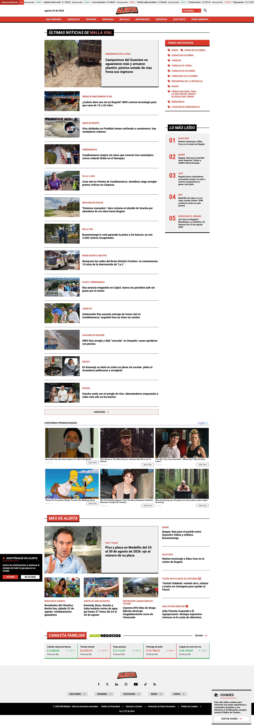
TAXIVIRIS (91, 19)
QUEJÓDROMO (53, 19)
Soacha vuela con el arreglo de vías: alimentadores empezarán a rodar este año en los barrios (120, 395)
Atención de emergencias (185, 107)
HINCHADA (108, 19)
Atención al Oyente (134, 706)
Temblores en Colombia (184, 76)
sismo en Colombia (194, 50)
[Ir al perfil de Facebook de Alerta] (98, 684)
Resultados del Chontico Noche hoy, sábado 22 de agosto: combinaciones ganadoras (59, 610)
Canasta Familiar (9, 2)
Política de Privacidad (110, 706)
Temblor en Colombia (183, 71)
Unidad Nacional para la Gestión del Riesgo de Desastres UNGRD (183, 94)
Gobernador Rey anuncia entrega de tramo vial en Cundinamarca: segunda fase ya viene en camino (111, 316)
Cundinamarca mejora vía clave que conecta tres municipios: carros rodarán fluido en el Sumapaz (118, 157)
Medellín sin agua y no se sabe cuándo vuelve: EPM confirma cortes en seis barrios (190, 202)
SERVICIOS (161, 19)
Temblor (176, 60)
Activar (10, 576)
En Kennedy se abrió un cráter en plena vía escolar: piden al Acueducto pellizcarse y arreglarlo (117, 369)
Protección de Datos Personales (161, 706)
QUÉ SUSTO (179, 19)
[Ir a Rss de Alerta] (154, 684)
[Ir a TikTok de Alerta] (145, 684)
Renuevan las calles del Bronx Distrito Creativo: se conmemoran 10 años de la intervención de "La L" (120, 263)
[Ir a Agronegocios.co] (105, 635)
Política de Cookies (231, 712)
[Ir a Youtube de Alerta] (136, 684)
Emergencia (178, 102)
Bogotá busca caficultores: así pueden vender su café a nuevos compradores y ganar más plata (191, 180)
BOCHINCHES (143, 19)
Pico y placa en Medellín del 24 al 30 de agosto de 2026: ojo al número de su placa (128, 551)
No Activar (30, 577)
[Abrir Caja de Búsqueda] (205, 11)
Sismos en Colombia (182, 55)
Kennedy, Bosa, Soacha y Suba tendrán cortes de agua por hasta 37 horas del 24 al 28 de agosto (101, 610)
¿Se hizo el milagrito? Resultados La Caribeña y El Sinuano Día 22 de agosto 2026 (191, 223)
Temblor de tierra (181, 65)
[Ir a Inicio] (127, 11)
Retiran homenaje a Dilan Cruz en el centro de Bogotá (191, 142)
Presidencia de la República (187, 81)
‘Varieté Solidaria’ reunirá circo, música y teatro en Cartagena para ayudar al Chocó (185, 586)
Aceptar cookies (229, 718)
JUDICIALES (73, 19)
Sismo (174, 50)
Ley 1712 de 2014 (127, 711)
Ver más (199, 635)
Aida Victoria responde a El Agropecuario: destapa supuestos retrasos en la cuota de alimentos (182, 614)
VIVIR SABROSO (199, 19)
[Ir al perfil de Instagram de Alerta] (126, 684)
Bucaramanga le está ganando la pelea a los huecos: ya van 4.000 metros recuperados (117, 236)
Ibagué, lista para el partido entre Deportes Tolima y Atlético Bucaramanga (191, 160)
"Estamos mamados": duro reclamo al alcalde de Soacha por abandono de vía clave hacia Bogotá (117, 210)
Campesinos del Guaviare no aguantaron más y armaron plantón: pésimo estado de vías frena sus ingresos (128, 66)
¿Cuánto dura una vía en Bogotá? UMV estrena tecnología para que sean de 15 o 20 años (119, 104)
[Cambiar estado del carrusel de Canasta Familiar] (21, 2)
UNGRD (174, 86)
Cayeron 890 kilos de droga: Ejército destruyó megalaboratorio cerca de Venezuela (139, 612)
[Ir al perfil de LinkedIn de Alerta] (116, 684)
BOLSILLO (125, 19)
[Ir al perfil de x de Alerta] (107, 684)
